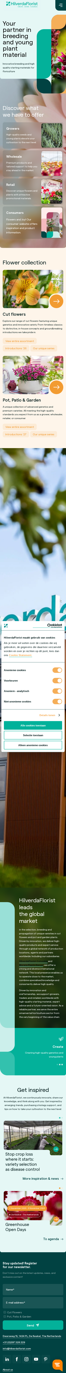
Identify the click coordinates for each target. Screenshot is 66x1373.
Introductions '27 (15, 434)
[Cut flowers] (33, 289)
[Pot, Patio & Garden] (33, 375)
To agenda (51, 1239)
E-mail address (15, 1302)
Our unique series (43, 348)
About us (8, 1369)
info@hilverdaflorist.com (17, 1348)
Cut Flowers (14, 1312)
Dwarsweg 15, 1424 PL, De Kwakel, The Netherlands (32, 1336)
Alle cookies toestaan (33, 725)
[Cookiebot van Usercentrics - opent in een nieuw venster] (47, 626)
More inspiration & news (41, 1178)
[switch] (57, 681)
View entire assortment (19, 341)
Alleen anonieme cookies (33, 745)
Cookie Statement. (20, 655)
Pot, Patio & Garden (19, 1316)
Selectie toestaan (33, 735)
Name (10, 1289)
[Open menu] (60, 5)
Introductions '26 (16, 348)
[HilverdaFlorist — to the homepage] (22, 5)
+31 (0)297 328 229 (14, 1342)
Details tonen (47, 715)
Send (30, 1325)
